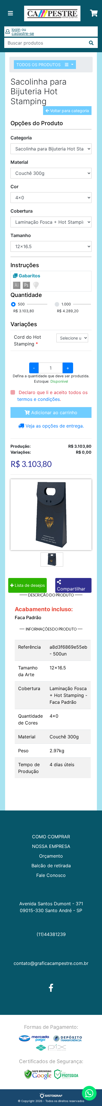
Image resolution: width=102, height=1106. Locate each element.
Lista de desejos (29, 585)
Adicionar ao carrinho (53, 412)
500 (21, 304)
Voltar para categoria (69, 110)
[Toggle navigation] (10, 13)
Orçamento (51, 856)
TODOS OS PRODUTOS (39, 64)
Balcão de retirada (51, 865)
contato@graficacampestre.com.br (51, 963)
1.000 (66, 304)
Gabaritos (29, 275)
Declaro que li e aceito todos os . (52, 395)
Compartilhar (71, 589)
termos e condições (38, 399)
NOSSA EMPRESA (51, 846)
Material (19, 162)
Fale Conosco (51, 875)
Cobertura (21, 211)
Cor (14, 186)
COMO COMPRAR (51, 836)
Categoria (21, 138)
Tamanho (20, 235)
